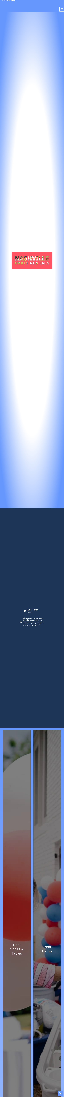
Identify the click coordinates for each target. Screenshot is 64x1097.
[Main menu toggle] (61, 9)
